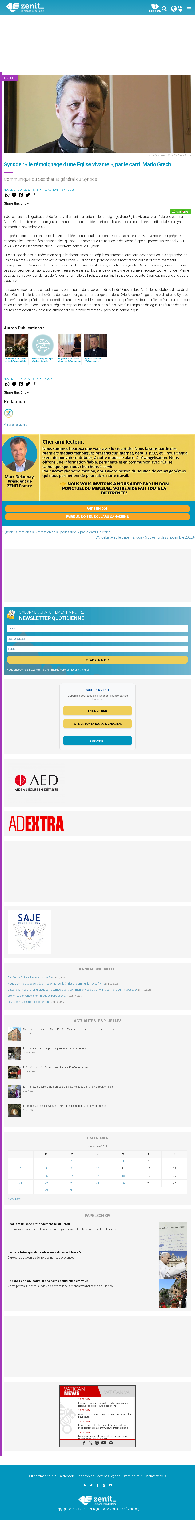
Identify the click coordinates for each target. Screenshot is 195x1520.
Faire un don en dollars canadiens (97, 517)
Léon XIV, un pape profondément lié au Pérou (39, 1224)
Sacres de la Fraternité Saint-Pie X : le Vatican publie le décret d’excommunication (71, 1029)
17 (97, 1175)
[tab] (79, 1391)
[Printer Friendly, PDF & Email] (180, 211)
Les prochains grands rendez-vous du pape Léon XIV (44, 1252)
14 (20, 1175)
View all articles (15, 424)
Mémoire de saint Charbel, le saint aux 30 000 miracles (55, 1067)
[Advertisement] (97, 43)
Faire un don (97, 509)
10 (97, 1168)
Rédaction (50, 189)
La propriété (66, 1476)
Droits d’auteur (132, 1476)
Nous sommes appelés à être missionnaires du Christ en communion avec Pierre (56, 983)
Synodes (9, 78)
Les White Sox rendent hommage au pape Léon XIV (38, 995)
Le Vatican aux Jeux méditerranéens (29, 1001)
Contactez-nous (155, 1476)
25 (123, 1182)
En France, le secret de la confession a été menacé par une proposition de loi (68, 1086)
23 (71, 1182)
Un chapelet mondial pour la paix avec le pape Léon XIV (55, 1048)
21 (20, 1182)
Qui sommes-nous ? (42, 1476)
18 (123, 1175)
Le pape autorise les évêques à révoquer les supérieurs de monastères (65, 1105)
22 (46, 1182)
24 (97, 1182)
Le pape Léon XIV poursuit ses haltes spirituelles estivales (48, 1281)
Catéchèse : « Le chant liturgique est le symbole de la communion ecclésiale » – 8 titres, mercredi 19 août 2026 (73, 989)
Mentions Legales (108, 1476)
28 (20, 1190)
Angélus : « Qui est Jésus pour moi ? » (30, 977)
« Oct (11, 1198)
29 (46, 1190)
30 (71, 1190)
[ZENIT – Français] (54, 8)
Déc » (18, 1198)
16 (71, 1175)
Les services (85, 1476)
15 (46, 1175)
